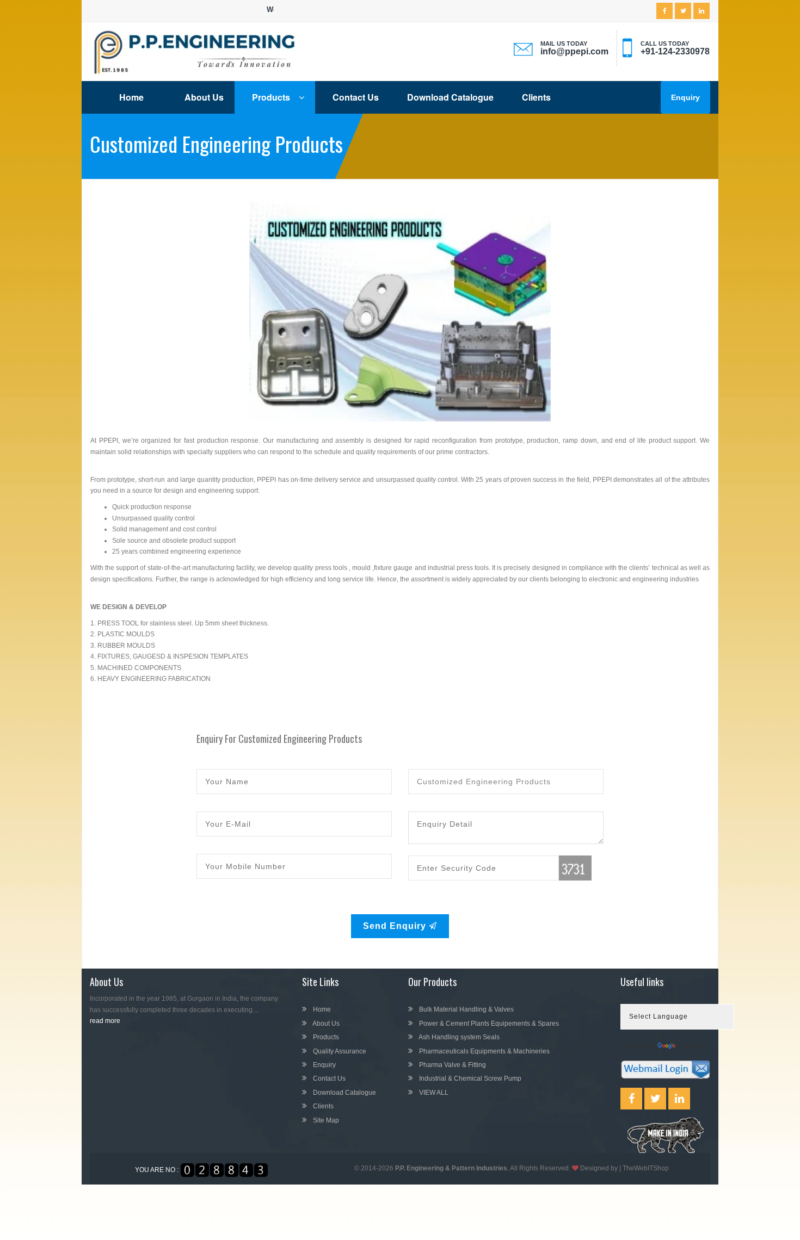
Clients (536, 97)
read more (105, 1021)
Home (131, 97)
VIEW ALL (432, 1092)
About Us (204, 97)
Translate (691, 1046)
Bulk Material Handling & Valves (465, 1009)
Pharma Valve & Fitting (451, 1065)
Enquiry (685, 97)
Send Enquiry (396, 926)
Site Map (325, 1120)
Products (272, 97)
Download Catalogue (450, 97)
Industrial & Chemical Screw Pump (469, 1078)
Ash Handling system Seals (458, 1037)
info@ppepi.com (574, 51)
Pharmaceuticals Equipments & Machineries (483, 1051)
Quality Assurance (338, 1051)
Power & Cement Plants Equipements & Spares (488, 1023)
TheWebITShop (646, 1168)
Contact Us (356, 97)
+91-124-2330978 (675, 51)
